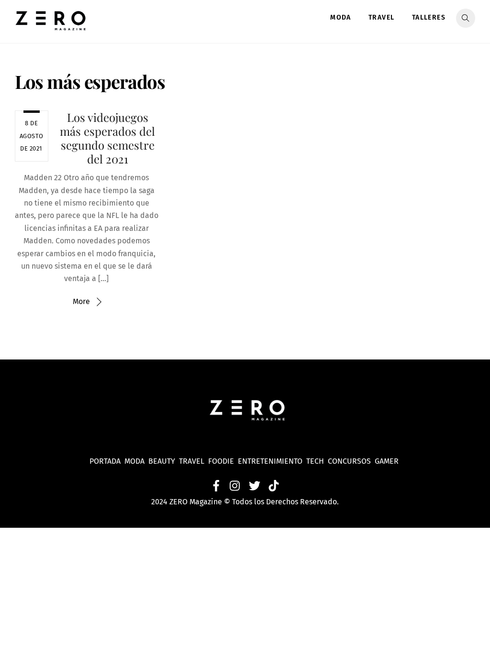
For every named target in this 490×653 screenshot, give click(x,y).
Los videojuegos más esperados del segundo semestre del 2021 (107, 137)
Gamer (388, 461)
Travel (381, 17)
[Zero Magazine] (51, 25)
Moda (340, 17)
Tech (317, 461)
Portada (105, 461)
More (81, 301)
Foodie (221, 461)
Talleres (428, 17)
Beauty (163, 461)
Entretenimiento (270, 461)
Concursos (350, 461)
